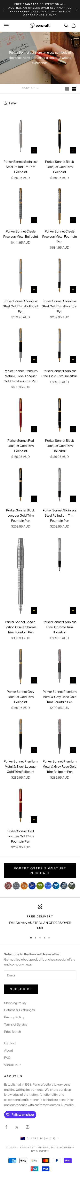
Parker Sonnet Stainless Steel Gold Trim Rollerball (59, 373)
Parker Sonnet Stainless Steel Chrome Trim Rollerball (59, 627)
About (8, 1050)
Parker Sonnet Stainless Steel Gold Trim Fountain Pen (59, 306)
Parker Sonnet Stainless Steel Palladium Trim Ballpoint (20, 166)
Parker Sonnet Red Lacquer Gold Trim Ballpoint (20, 445)
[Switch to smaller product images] (74, 88)
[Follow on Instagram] (27, 1127)
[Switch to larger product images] (67, 88)
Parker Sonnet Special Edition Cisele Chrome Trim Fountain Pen (21, 627)
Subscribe (21, 989)
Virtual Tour (12, 1065)
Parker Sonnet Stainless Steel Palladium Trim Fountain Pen (59, 515)
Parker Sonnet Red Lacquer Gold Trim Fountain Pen (20, 836)
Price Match (12, 1031)
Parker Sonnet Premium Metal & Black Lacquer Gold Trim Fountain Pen (21, 376)
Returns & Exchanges (19, 1010)
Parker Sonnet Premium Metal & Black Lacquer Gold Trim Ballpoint (21, 766)
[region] (40, 917)
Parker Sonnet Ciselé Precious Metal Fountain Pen (59, 236)
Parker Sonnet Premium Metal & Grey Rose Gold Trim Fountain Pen (59, 696)
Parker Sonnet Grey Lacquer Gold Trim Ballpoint (20, 696)
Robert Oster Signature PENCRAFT (40, 870)
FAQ (7, 1057)
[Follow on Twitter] (17, 1127)
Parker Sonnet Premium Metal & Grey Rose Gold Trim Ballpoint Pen (59, 766)
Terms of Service (15, 1024)
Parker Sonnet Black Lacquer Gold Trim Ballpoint (59, 166)
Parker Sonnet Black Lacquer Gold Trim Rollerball (59, 445)
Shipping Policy (15, 1003)
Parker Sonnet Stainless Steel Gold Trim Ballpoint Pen (20, 306)
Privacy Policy (14, 1017)
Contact (10, 1043)
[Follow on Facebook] (6, 1127)
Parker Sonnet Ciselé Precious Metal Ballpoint (20, 234)
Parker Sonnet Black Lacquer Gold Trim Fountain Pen (20, 515)
